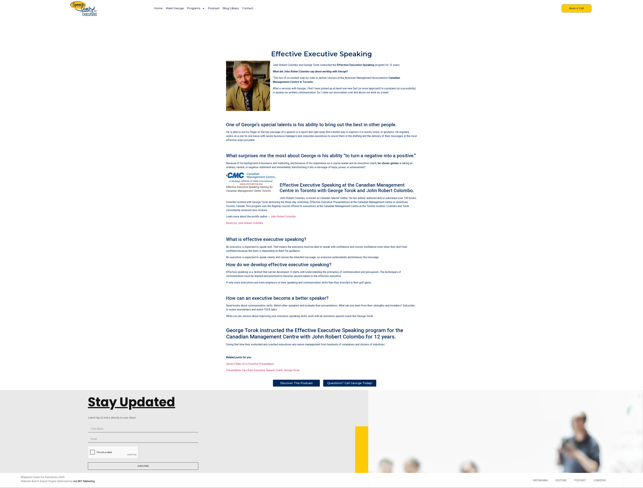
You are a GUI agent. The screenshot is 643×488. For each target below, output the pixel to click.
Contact (247, 8)
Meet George (175, 8)
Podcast (214, 8)
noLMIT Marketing (84, 481)
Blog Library (231, 8)
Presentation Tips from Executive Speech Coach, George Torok (263, 370)
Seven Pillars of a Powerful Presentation (250, 363)
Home (158, 8)
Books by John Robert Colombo (244, 223)
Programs (193, 8)
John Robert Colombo (283, 216)
